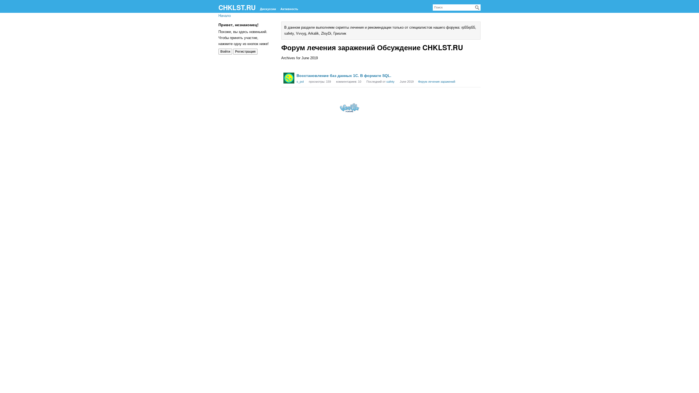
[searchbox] (457, 7)
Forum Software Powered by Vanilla (349, 107)
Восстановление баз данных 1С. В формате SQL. (344, 75)
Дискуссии (268, 9)
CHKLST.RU (237, 7)
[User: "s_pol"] (288, 78)
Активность (289, 9)
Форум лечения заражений (436, 81)
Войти (225, 51)
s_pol (300, 81)
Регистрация (245, 51)
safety (390, 81)
